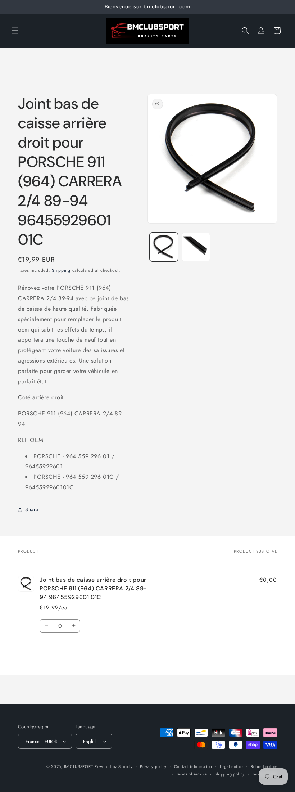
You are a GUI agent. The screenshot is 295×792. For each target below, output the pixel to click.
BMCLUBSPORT (78, 766)
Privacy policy (153, 766)
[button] (15, 31)
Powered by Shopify (114, 766)
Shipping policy (230, 774)
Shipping (61, 270)
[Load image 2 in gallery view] (196, 247)
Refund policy (264, 766)
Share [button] (31, 509)
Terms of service (191, 774)
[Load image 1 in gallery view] (163, 247)
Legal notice (231, 766)
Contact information (193, 766)
